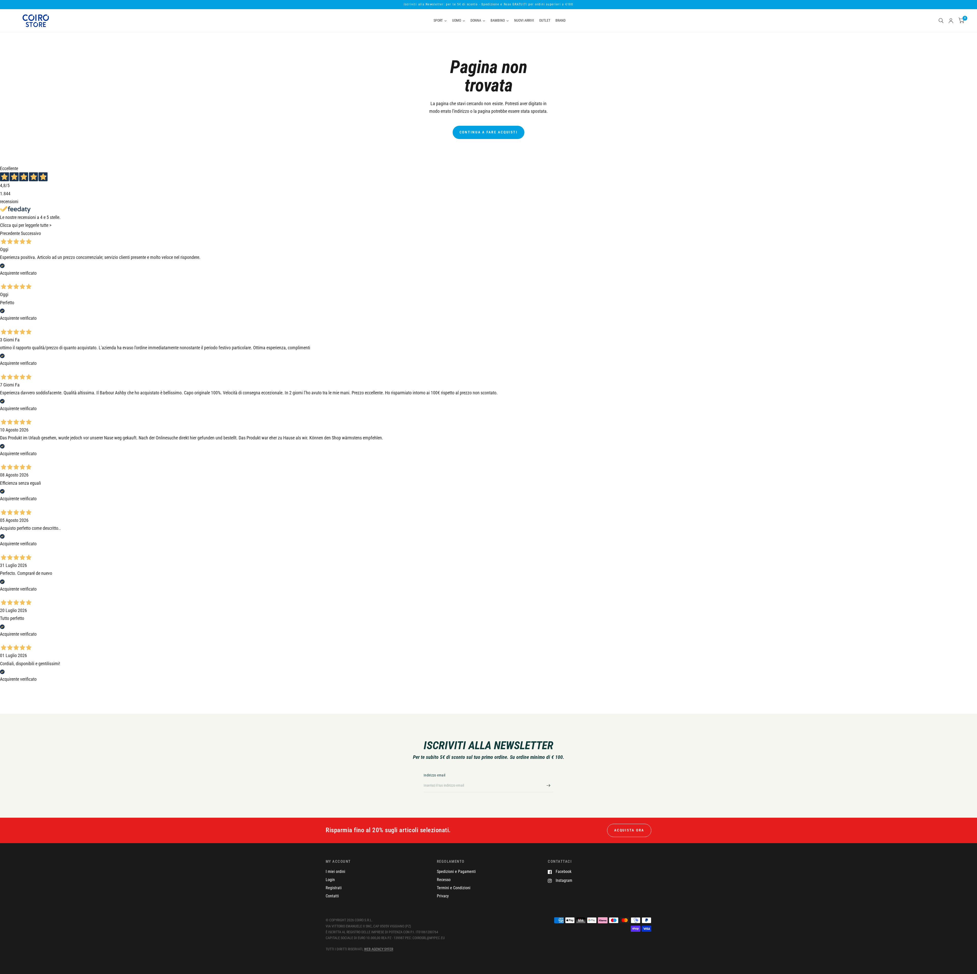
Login (330, 879)
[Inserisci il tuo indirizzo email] (548, 785)
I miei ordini (335, 871)
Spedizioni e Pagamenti (456, 871)
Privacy (443, 896)
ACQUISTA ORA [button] (629, 830)
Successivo (31, 233)
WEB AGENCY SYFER (378, 949)
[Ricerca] (941, 20)
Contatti (332, 896)
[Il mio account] (951, 20)
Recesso (444, 879)
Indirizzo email (434, 775)
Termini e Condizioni (453, 887)
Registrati (334, 887)
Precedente (10, 233)
